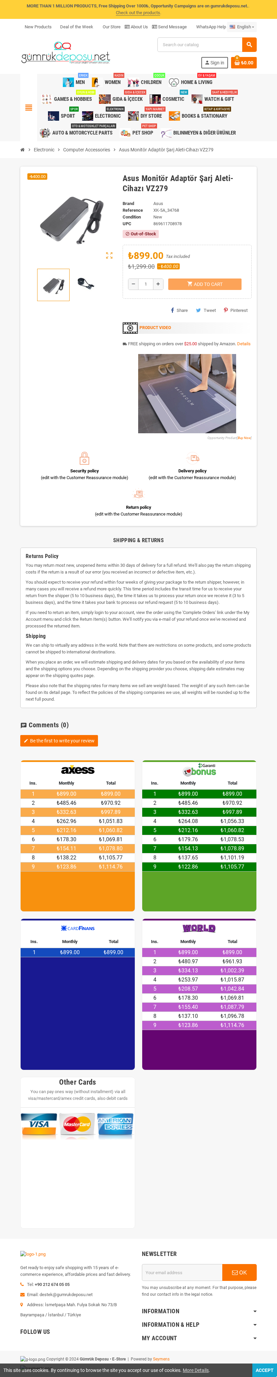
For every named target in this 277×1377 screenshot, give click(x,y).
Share (182, 310)
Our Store (111, 26)
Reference (133, 210)
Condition (132, 216)
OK (242, 1272)
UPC (127, 223)
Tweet (210, 310)
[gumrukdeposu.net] (66, 52)
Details (244, 343)
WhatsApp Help (210, 26)
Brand (128, 203)
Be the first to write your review (59, 740)
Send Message (172, 26)
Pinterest (239, 310)
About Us (139, 26)
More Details (196, 1370)
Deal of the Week (76, 26)
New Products (38, 26)
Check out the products (138, 12)
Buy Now (244, 438)
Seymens (161, 1359)
